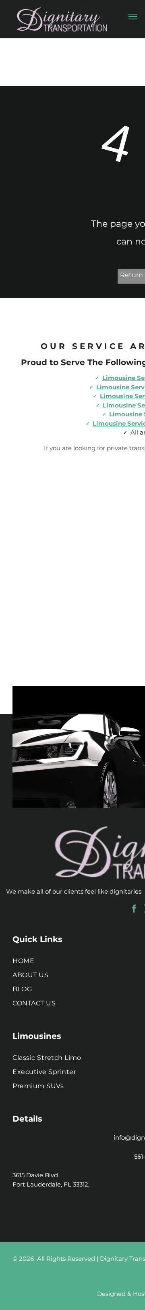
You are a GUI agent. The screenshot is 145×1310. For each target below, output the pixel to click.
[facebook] (134, 910)
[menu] (133, 16)
